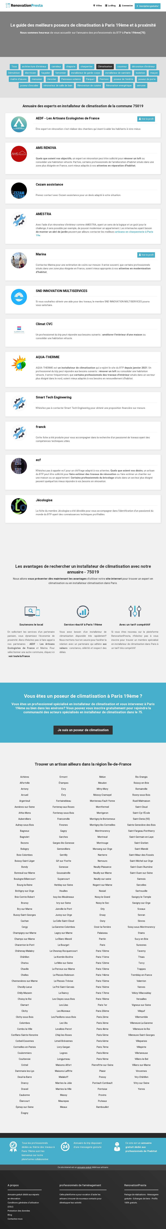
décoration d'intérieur (143, 66)
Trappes (141, 969)
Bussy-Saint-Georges (24, 915)
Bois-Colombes (25, 855)
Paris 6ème (102, 1041)
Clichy (25, 1011)
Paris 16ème (102, 987)
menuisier (37, 79)
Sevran (141, 915)
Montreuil (102, 837)
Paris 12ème (102, 963)
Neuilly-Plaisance (102, 867)
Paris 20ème (102, 1011)
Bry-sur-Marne (24, 909)
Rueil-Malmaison (141, 801)
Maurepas (63, 1101)
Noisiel (102, 891)
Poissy (102, 1077)
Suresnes (141, 945)
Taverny (141, 951)
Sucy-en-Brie (141, 939)
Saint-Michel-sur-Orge (141, 861)
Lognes (63, 1053)
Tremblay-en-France (141, 975)
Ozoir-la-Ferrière (102, 927)
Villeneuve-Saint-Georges (141, 1035)
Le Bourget (63, 945)
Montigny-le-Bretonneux (102, 819)
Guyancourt (64, 879)
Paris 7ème (102, 1047)
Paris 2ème (102, 1017)
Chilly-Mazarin (24, 993)
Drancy (24, 1083)
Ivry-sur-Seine (63, 903)
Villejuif (141, 1011)
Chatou (25, 963)
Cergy (25, 927)
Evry (63, 789)
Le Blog (111, 5)
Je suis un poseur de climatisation (83, 730)
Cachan (25, 921)
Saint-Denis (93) (141, 819)
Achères (24, 777)
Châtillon (24, 957)
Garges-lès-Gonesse (63, 843)
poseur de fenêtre (123, 79)
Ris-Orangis (141, 777)
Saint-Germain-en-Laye (141, 837)
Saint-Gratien (141, 843)
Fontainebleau (63, 801)
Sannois (141, 879)
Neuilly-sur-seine (102, 879)
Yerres (141, 1089)
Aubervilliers (24, 819)
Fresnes (63, 825)
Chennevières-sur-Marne (25, 981)
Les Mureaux (63, 1011)
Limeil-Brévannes (64, 1041)
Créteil (24, 1065)
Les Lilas (63, 1005)
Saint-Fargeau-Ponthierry (141, 831)
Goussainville (63, 873)
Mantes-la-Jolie (63, 1083)
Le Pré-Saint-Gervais (63, 987)
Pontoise (102, 1089)
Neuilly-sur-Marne (102, 873)
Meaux (63, 1107)
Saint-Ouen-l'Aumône (141, 867)
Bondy (24, 867)
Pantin (102, 939)
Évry (63, 795)
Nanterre (102, 855)
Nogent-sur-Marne (102, 885)
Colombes (24, 1023)
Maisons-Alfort (63, 1065)
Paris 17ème (102, 993)
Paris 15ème (102, 981)
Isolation (140, 72)
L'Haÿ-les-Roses (63, 1035)
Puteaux (102, 1101)
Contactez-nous (15, 1219)
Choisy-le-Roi (24, 999)
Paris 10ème (102, 951)
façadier (45, 72)
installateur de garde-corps (85, 72)
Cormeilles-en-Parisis (24, 1047)
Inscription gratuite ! (148, 6)
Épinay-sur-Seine (25, 1107)
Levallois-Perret (63, 1029)
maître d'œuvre (18, 79)
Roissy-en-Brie (141, 783)
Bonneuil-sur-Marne (24, 873)
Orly (103, 909)
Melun (102, 777)
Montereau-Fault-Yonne (102, 801)
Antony (24, 789)
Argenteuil (24, 801)
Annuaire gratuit (15, 1194)
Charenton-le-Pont (24, 945)
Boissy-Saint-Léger (25, 861)
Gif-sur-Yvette (63, 861)
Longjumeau (63, 1059)
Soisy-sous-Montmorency (141, 927)
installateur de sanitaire (117, 72)
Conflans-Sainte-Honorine (24, 1035)
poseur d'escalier (29, 85)
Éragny (24, 1113)
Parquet (90, 79)
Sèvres (141, 921)
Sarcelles (141, 885)
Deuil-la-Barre (25, 1077)
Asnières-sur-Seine (25, 807)
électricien (30, 72)
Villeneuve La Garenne (141, 1023)
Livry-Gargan (63, 1047)
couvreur (122, 66)
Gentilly (63, 855)
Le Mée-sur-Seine (63, 963)
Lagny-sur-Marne (63, 933)
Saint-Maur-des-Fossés (141, 855)
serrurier (141, 85)
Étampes (63, 783)
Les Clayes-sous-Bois (63, 999)
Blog (10, 1215)
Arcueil (24, 795)
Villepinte (141, 1047)
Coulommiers (25, 1053)
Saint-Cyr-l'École (141, 813)
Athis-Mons (25, 813)
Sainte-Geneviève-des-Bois (141, 825)
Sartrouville (141, 891)
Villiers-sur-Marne (141, 1065)
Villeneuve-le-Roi (141, 1029)
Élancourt (25, 1101)
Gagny (63, 831)
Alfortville (25, 783)
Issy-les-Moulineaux (63, 897)
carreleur (56, 66)
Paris (102, 945)
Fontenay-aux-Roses (63, 807)
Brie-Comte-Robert (25, 897)
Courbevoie (24, 1059)
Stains (141, 933)
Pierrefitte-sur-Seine (102, 1065)
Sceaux (141, 909)
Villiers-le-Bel (141, 1059)
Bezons (25, 843)
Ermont (63, 777)
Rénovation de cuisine (89, 85)
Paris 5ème (102, 1035)
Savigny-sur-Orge (141, 903)
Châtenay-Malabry (24, 951)
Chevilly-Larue (25, 987)
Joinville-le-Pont (63, 909)
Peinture (104, 79)
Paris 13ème (102, 969)
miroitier (51, 79)
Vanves (141, 987)
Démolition (14, 72)
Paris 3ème (102, 1023)
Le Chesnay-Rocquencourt (63, 951)
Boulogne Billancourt (24, 879)
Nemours (102, 861)
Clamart (24, 1005)
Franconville (63, 819)
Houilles (63, 891)
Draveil (24, 1089)
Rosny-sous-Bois (141, 795)
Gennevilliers (63, 849)
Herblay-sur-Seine (63, 885)
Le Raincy (64, 993)
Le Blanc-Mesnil (63, 939)
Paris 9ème (102, 1059)
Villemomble (141, 1017)
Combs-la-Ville (24, 1029)
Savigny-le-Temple (141, 897)
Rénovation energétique (119, 85)
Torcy (141, 963)
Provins (102, 1095)
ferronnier (60, 72)
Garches (63, 837)
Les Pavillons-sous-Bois (63, 1017)
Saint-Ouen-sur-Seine (141, 873)
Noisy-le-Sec (102, 903)
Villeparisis (141, 1041)
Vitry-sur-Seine (141, 1083)
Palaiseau (102, 933)
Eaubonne (24, 1095)
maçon (154, 72)
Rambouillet (102, 1107)
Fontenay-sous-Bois (63, 813)
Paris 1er (102, 1005)
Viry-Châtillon (141, 1077)
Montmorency (102, 831)
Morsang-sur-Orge (102, 849)
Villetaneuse (141, 1053)
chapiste (70, 66)
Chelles (25, 975)
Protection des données (19, 1211)
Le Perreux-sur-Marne (63, 969)
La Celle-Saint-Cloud (63, 921)
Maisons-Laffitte (63, 1071)
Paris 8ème (102, 1053)
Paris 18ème (102, 999)
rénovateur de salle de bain (58, 85)
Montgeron (102, 813)
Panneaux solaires (71, 79)
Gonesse (63, 867)
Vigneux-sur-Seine (141, 1005)
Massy (63, 1095)
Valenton (141, 981)
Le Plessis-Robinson (63, 975)
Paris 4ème (102, 1029)
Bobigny (25, 849)
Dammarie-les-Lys (24, 1071)
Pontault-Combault (102, 1083)
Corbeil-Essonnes (25, 1041)
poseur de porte (147, 79)
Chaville (25, 969)
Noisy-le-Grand (102, 897)
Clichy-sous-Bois (24, 1017)
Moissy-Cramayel (102, 795)
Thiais (141, 957)
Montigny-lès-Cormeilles (102, 825)
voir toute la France (19, 656)
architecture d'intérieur (34, 66)
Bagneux (24, 831)
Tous (14, 66)
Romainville (141, 789)
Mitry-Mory (102, 789)
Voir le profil (147, 119)
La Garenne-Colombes (63, 927)
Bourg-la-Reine (24, 885)
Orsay (102, 915)
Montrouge (102, 843)
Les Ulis (64, 1023)
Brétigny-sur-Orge (24, 891)
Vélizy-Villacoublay (141, 993)
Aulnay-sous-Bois (25, 825)
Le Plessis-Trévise (63, 981)
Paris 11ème (102, 957)
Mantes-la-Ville (63, 1089)
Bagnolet (24, 837)
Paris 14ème (102, 975)
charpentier (87, 66)
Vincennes (141, 1071)
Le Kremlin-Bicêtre (63, 957)
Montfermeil (102, 807)
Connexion (127, 5)
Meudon (102, 783)
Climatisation (105, 66)
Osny (102, 921)
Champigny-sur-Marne (24, 933)
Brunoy (24, 903)
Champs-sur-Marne (24, 939)
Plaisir (102, 1071)
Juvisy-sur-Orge (63, 915)
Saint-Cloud (141, 807)
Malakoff (63, 1077)
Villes (98, 5)
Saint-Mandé (141, 849)
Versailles (141, 999)
